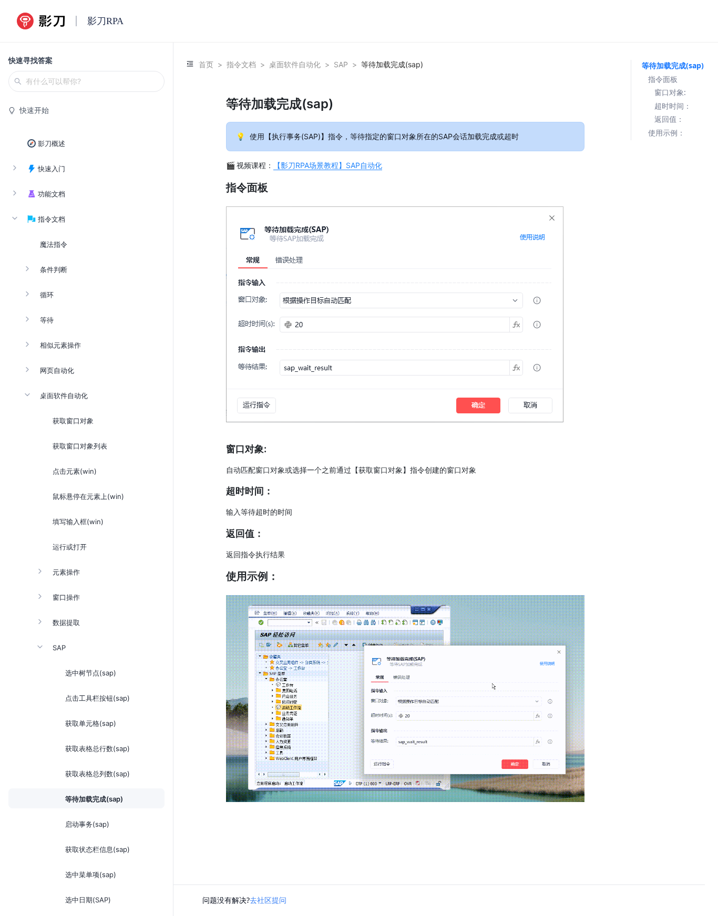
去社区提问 (268, 900)
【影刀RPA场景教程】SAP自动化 (327, 165)
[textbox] (405, 463)
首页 (206, 64)
